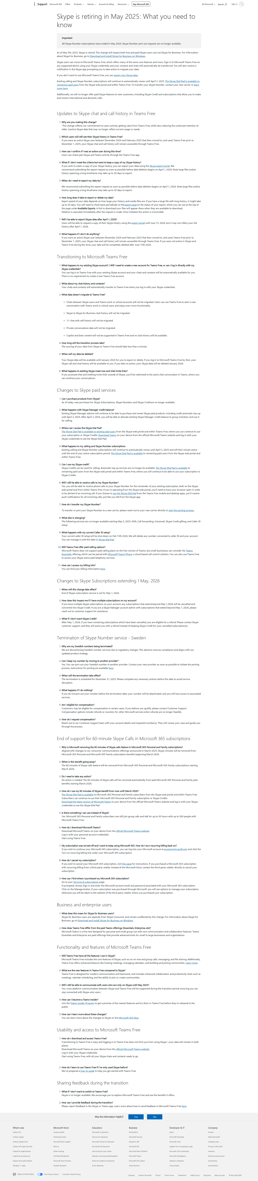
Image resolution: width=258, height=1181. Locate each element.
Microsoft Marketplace (177, 1156)
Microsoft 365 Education (101, 1146)
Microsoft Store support (62, 1142)
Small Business (134, 1165)
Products (78, 4)
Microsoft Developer (176, 1137)
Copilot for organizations (22, 1151)
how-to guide (87, 1070)
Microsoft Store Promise (62, 1161)
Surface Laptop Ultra (20, 1142)
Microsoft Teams (135, 1156)
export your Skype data (126, 75)
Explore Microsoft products (22, 1161)
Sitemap (131, 1175)
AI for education (98, 1165)
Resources (122, 4)
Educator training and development (105, 1156)
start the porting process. (181, 510)
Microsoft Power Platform (138, 1151)
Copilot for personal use (21, 1156)
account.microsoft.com (175, 849)
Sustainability (213, 1165)
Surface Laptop (18, 1137)
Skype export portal (160, 165)
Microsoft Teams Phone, (120, 554)
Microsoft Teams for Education (103, 1142)
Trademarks (182, 1175)
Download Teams (107, 435)
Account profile (58, 1132)
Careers (211, 1132)
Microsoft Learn (175, 1142)
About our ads (220, 1175)
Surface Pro (17, 1132)
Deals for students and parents (103, 1161)
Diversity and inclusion (216, 1156)
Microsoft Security (135, 1137)
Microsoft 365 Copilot (137, 1161)
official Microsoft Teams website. (133, 1049)
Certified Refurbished (61, 1156)
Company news (213, 1142)
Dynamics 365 (134, 1142)
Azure (171, 1132)
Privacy (158, 1175)
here (111, 668)
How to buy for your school (101, 1151)
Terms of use (169, 1175)
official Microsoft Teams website (132, 830)
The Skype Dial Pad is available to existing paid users (89, 431)
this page (127, 863)
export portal (138, 222)
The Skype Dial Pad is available (127, 453)
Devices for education (100, 1137)
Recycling (207, 1175)
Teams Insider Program (82, 1003)
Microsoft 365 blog (128, 1017)
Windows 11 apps (19, 1165)
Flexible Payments (59, 1165)
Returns (56, 1146)
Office (67, 4)
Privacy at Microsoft (215, 1146)
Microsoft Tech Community (179, 1151)
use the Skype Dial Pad (124, 493)
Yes (136, 1116)
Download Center (59, 1137)
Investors (211, 1151)
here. (102, 568)
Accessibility (212, 1161)
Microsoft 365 (56, 4)
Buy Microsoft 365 (141, 4)
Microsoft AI (133, 1132)
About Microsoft (214, 1137)
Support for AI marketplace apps (181, 1146)
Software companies (176, 1161)
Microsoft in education (100, 1132)
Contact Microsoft (144, 1175)
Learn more (192, 962)
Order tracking (58, 1151)
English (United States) (25, 1174)
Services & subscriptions (86, 881)
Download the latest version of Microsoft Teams (86, 801)
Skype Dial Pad (106, 539)
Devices (90, 4)
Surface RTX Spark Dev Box (22, 1146)
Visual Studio (174, 1165)
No (154, 1116)
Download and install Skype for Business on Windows (117, 56)
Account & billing (106, 4)
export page (131, 204)
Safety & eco (195, 1175)
